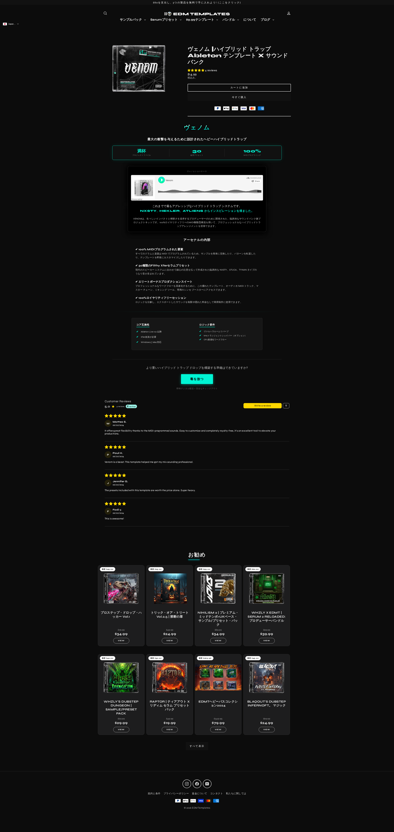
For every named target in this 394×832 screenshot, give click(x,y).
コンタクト (216, 793)
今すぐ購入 (239, 97)
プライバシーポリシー (176, 793)
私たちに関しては (236, 793)
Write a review (262, 405)
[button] (196, 70)
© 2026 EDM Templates (197, 807)
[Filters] (286, 405)
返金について (199, 793)
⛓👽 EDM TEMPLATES (197, 14)
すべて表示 (197, 746)
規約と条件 (154, 793)
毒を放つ (197, 379)
